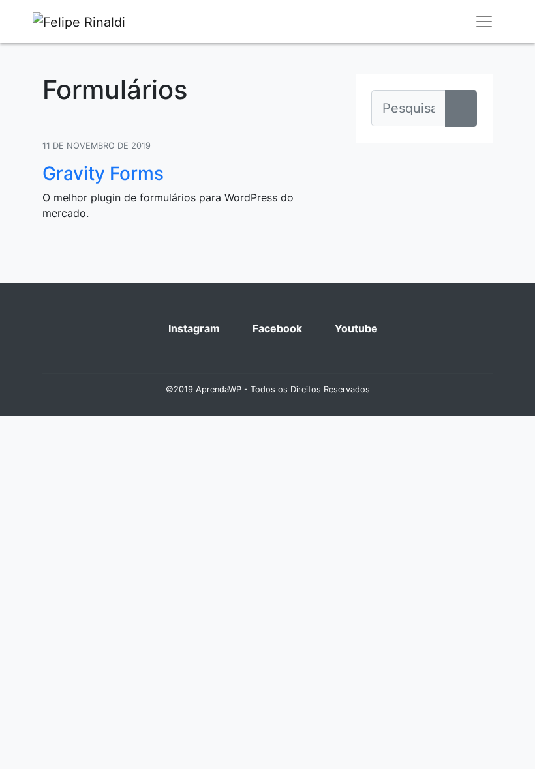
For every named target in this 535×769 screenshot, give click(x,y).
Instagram (193, 328)
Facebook (276, 328)
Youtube (355, 328)
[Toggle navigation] (484, 21)
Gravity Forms (103, 173)
